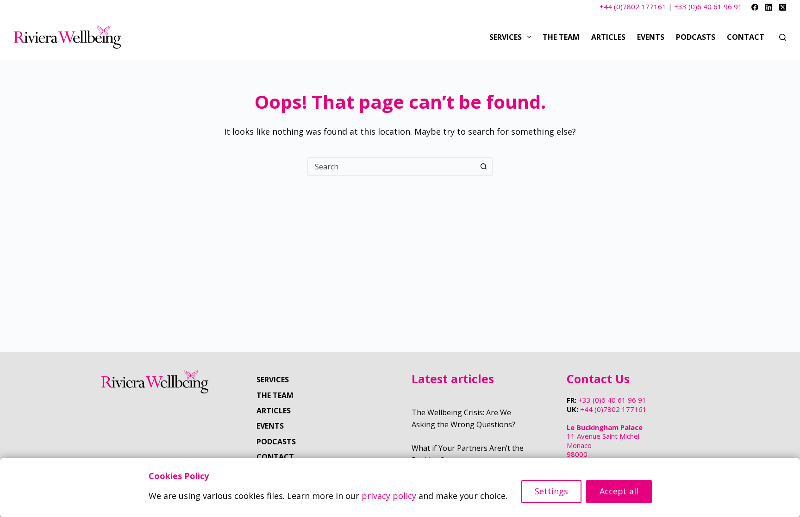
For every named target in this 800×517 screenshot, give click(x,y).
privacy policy (389, 495)
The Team (561, 37)
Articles (608, 37)
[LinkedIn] (768, 7)
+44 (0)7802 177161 (633, 6)
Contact (745, 37)
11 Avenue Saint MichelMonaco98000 (605, 441)
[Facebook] (754, 7)
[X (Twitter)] (782, 7)
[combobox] (391, 166)
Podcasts (695, 37)
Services (505, 37)
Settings (551, 491)
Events (650, 37)
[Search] (782, 37)
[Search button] (483, 166)
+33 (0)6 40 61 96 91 (708, 6)
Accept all (619, 491)
